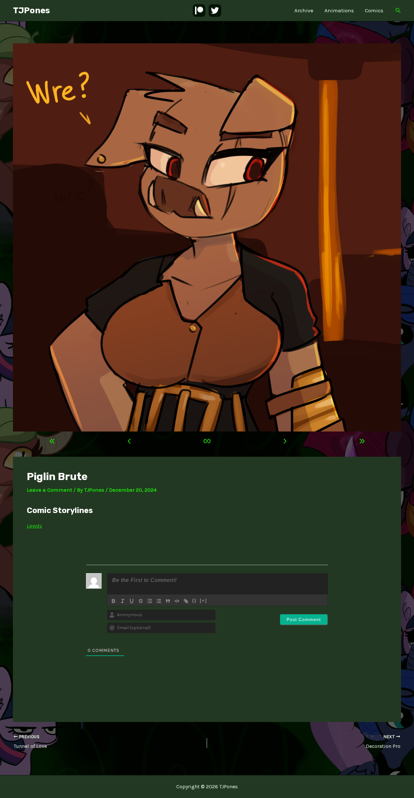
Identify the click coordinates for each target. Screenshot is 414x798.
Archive (303, 10)
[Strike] (140, 601)
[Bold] (113, 601)
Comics (374, 10)
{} (194, 600)
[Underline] (131, 601)
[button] (398, 10)
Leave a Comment (49, 489)
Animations (339, 10)
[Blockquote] (167, 601)
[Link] (186, 601)
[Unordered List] (158, 601)
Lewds (34, 525)
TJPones (31, 10)
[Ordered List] (149, 601)
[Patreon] (199, 10)
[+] (203, 600)
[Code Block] (176, 601)
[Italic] (122, 601)
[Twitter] (215, 10)
